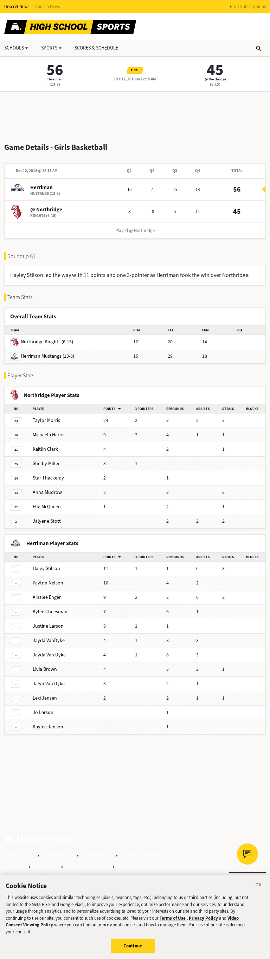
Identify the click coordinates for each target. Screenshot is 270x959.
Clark (45, 449)
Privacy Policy (58, 855)
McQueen (47, 506)
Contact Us (45, 866)
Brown (45, 669)
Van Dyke (49, 655)
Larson (48, 626)
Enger (47, 597)
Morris (46, 420)
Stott (47, 521)
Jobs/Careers (133, 866)
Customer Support (88, 866)
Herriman (55, 79)
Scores (96, 48)
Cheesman (50, 611)
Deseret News (16, 6)
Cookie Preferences (144, 855)
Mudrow (47, 492)
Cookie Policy (97, 855)
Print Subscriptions (248, 6)
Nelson (48, 583)
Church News (47, 6)
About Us (15, 866)
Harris (48, 434)
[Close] (258, 886)
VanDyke (49, 640)
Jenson (48, 726)
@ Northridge (215, 79)
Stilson (46, 568)
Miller (46, 463)
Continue (132, 946)
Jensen (45, 698)
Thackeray (48, 478)
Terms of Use (19, 855)
